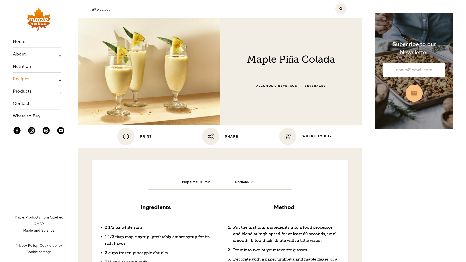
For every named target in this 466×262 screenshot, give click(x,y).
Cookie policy (51, 245)
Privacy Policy (26, 245)
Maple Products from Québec (39, 217)
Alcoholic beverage (276, 86)
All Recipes (101, 9)
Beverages (315, 86)
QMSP (39, 223)
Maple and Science (38, 230)
